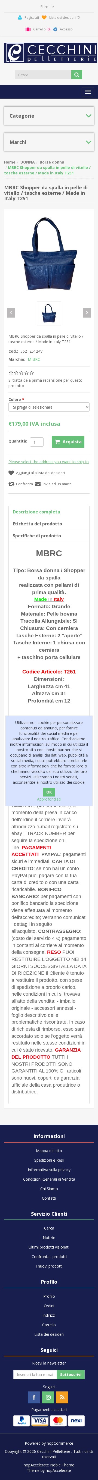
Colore (15, 399)
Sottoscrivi (70, 1374)
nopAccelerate (58, 1470)
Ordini (49, 1305)
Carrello (49, 1324)
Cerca (49, 1228)
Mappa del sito (49, 1150)
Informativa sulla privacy (49, 1169)
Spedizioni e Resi (49, 1160)
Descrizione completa (36, 512)
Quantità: (17, 441)
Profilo (49, 1296)
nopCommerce (60, 1443)
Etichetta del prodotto (37, 524)
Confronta (24, 483)
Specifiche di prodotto (37, 536)
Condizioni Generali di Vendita (49, 1179)
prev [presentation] (11, 313)
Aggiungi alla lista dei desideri (40, 472)
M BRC (34, 359)
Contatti (49, 1198)
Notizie (49, 1237)
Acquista (72, 442)
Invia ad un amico (57, 483)
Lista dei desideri (49, 1334)
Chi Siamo (49, 1188)
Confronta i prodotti (49, 1256)
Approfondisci (49, 799)
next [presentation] (87, 313)
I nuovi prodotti (49, 1266)
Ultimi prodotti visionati (49, 1247)
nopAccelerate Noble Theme (49, 1465)
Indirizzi (49, 1315)
